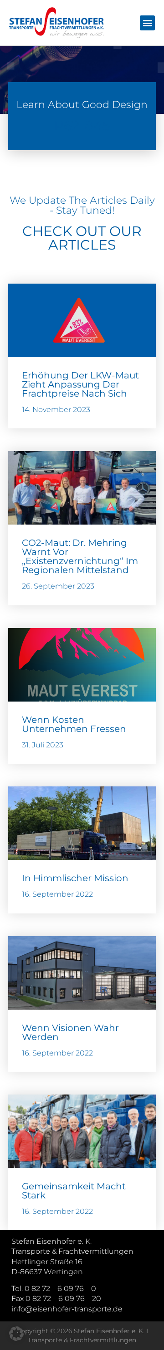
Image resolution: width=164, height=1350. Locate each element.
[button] (147, 22)
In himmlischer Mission (75, 878)
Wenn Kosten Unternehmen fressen (74, 724)
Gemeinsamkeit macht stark (74, 1191)
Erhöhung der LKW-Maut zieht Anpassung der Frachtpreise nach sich (80, 384)
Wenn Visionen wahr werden (70, 1032)
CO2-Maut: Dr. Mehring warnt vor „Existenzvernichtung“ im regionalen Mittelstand (80, 556)
